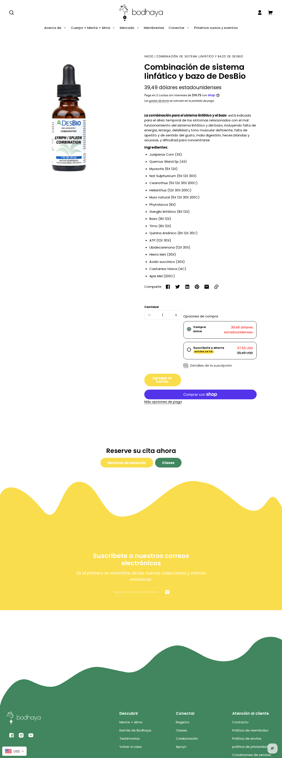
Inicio (149, 56)
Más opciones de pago (163, 401)
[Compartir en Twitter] (177, 287)
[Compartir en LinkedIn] (187, 287)
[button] (11, 12)
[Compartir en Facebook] (168, 287)
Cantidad (151, 307)
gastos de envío (159, 101)
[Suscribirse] (167, 592)
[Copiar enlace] (216, 287)
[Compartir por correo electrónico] (207, 287)
